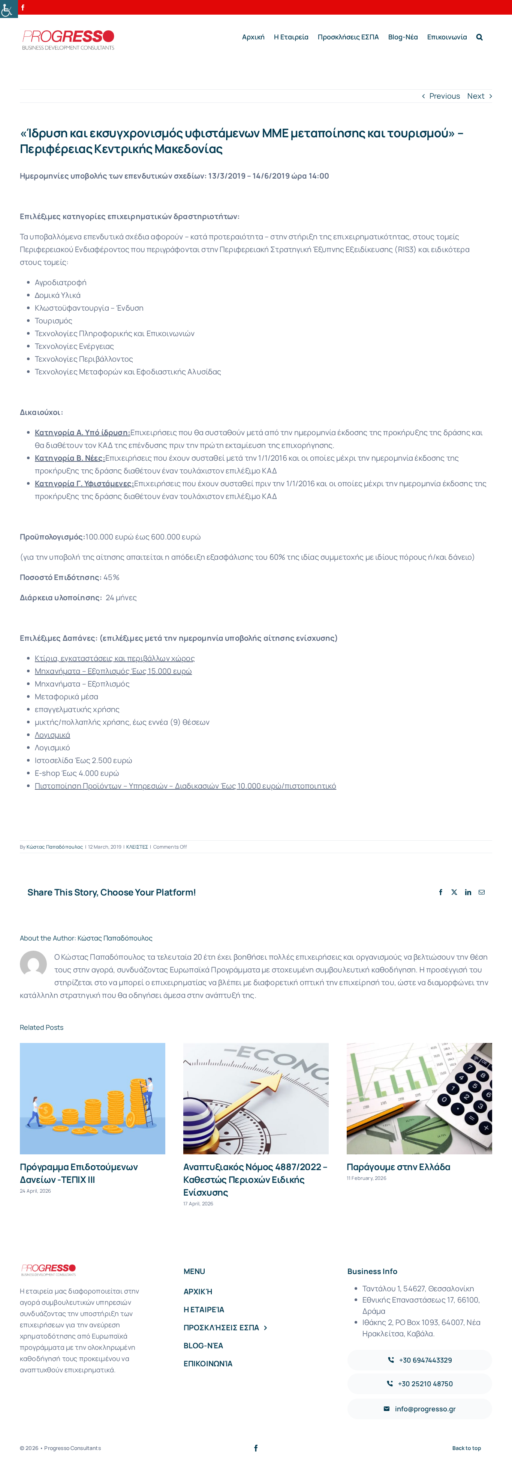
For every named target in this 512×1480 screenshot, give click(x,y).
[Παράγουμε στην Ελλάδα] (419, 1098)
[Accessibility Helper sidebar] (9, 9)
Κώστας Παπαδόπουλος (55, 846)
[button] (479, 37)
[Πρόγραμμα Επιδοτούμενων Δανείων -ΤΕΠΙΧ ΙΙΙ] (92, 1098)
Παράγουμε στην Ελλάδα (399, 1166)
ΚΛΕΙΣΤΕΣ (137, 846)
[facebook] (256, 1448)
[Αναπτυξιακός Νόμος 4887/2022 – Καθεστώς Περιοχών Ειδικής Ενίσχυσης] (256, 1098)
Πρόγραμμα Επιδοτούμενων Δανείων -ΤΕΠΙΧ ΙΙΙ (79, 1173)
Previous (445, 96)
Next (476, 96)
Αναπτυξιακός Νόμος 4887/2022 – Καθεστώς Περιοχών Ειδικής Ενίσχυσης (255, 1179)
